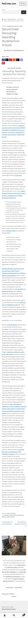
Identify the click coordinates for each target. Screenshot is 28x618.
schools (4, 516)
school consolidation (18, 515)
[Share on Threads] (17, 60)
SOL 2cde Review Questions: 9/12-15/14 (20, 523)
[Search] (23, 12)
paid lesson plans (12, 567)
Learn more (9, 587)
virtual (12, 516)
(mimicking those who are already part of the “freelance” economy (13, 452)
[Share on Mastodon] (21, 60)
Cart (22, 614)
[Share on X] (6, 60)
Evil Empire (18, 175)
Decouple (6, 515)
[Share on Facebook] (3, 60)
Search (3, 9)
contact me (18, 587)
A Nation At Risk (11, 231)
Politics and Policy (11, 19)
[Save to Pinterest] (10, 60)
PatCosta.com (9, 3)
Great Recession (12, 325)
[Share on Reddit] (14, 60)
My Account (4, 615)
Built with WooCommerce (9, 609)
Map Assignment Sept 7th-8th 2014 (7, 523)
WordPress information (13, 576)
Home (5, 19)
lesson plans (21, 565)
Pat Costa (20, 26)
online (11, 515)
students (8, 516)
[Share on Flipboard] (3, 63)
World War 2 (13, 572)
